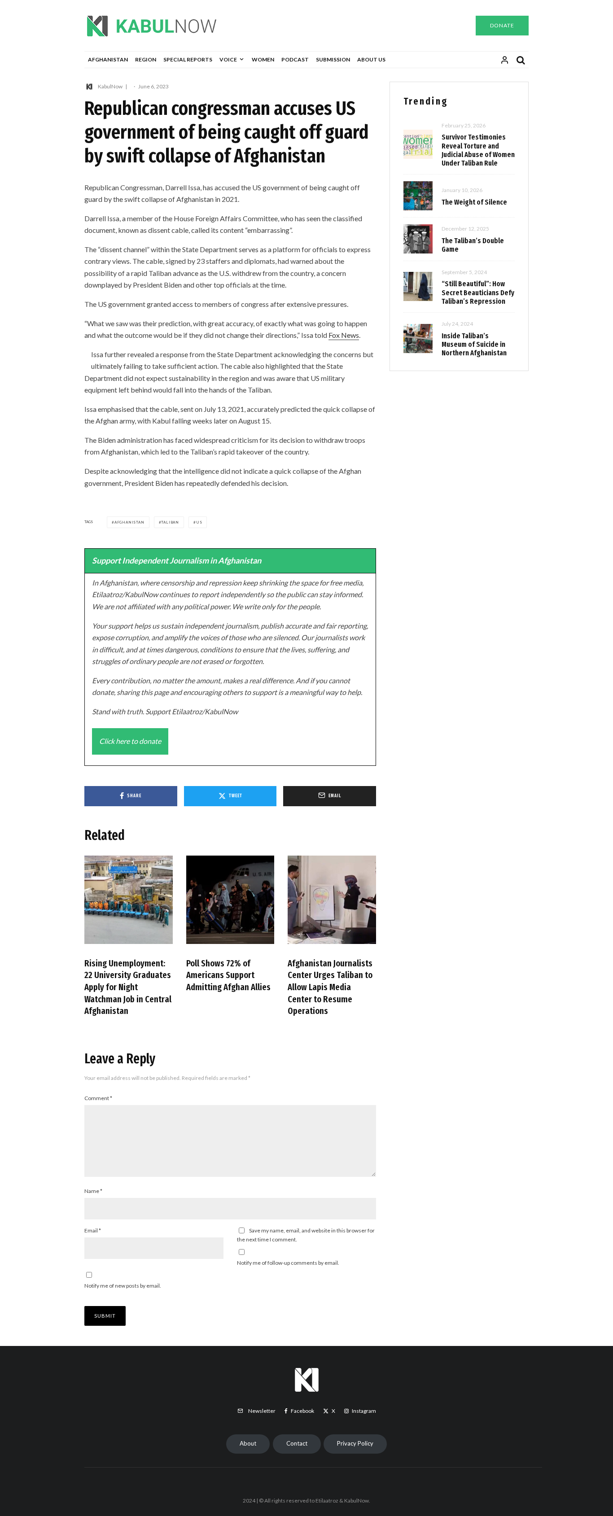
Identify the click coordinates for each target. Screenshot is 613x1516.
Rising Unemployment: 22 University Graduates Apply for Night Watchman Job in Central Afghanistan (127, 987)
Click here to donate (130, 741)
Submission (333, 59)
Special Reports (187, 59)
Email (92, 1230)
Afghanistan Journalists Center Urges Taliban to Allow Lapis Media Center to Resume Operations (330, 987)
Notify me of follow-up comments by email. (288, 1262)
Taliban (170, 522)
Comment (98, 1098)
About (248, 1443)
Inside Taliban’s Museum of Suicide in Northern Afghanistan (474, 344)
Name (93, 1191)
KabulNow (110, 86)
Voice (228, 59)
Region (145, 59)
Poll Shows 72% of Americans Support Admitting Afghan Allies (228, 975)
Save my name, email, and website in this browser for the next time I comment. (306, 1235)
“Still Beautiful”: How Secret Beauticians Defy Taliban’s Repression (478, 292)
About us (371, 59)
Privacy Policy (355, 1443)
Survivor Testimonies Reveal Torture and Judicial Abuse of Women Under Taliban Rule (478, 150)
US (199, 522)
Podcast (295, 59)
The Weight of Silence (474, 202)
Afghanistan (108, 59)
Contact (296, 1443)
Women (263, 59)
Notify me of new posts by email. (122, 1285)
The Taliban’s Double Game (473, 244)
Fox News (343, 335)
